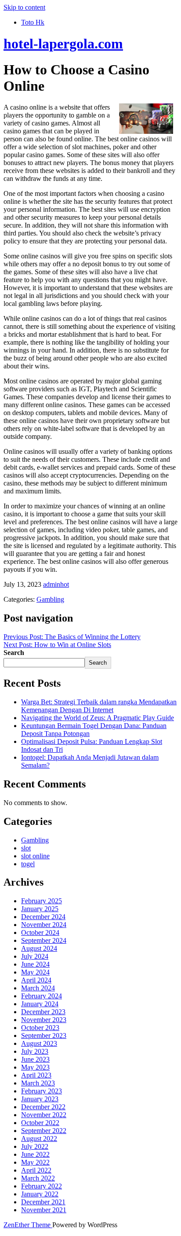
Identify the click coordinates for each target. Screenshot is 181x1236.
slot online (35, 856)
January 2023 (39, 1099)
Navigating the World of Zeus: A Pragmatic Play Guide (97, 717)
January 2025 (39, 908)
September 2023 (43, 1035)
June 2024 (35, 964)
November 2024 (43, 924)
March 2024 (38, 988)
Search (14, 652)
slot (26, 848)
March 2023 (38, 1083)
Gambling (50, 599)
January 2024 (39, 1004)
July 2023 (34, 1051)
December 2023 (43, 1011)
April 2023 (36, 1075)
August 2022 (39, 1138)
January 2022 (39, 1194)
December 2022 (43, 1107)
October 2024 (40, 932)
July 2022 (34, 1146)
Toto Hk (32, 22)
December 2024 (43, 916)
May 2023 (35, 1067)
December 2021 (43, 1202)
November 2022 (43, 1114)
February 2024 (41, 996)
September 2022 (43, 1130)
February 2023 (41, 1091)
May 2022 (35, 1162)
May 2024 (35, 972)
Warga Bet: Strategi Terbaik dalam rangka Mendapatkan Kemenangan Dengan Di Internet (99, 706)
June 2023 (35, 1059)
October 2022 (40, 1122)
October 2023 (40, 1027)
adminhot (56, 584)
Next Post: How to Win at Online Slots (57, 644)
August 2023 (39, 1043)
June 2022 (35, 1154)
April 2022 (36, 1170)
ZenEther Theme (28, 1225)
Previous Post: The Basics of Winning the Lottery (72, 636)
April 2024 (36, 980)
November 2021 (43, 1210)
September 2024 (43, 940)
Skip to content (24, 7)
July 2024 (34, 956)
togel (28, 864)
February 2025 (41, 901)
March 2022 (38, 1178)
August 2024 (39, 948)
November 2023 (43, 1019)
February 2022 (41, 1186)
